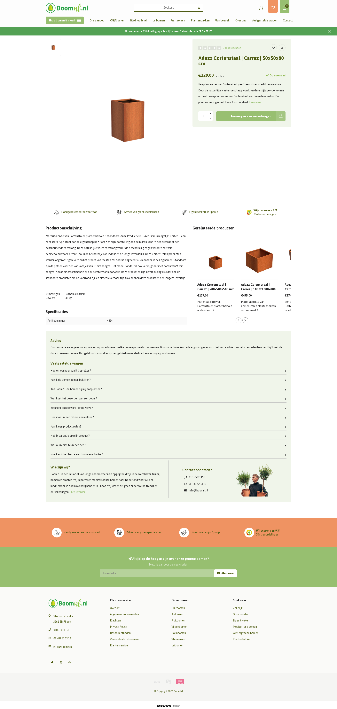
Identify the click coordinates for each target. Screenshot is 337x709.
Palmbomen (178, 633)
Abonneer (227, 573)
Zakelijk (238, 608)
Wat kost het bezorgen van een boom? (74, 398)
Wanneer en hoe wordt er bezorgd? (72, 407)
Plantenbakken (200, 20)
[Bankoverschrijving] (157, 682)
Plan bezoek (222, 20)
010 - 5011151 (197, 477)
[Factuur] (168, 682)
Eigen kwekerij (241, 620)
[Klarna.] (180, 682)
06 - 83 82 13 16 (197, 483)
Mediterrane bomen (245, 626)
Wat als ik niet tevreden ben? (68, 445)
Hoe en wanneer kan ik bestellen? (71, 370)
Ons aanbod (97, 20)
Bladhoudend (138, 20)
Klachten (115, 620)
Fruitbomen (178, 20)
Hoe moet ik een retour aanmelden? (72, 417)
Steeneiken (178, 639)
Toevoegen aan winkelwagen (251, 116)
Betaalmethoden (120, 633)
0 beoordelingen (232, 47)
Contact (288, 20)
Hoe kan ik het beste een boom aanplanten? (77, 454)
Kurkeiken (177, 614)
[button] (238, 320)
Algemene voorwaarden (124, 614)
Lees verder (78, 492)
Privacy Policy (118, 626)
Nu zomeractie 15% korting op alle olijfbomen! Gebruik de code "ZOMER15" (168, 31)
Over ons (240, 20)
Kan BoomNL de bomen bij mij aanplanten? (76, 389)
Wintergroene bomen (245, 633)
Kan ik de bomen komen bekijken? (71, 379)
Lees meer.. (256, 102)
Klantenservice (119, 645)
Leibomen (159, 20)
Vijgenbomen (179, 626)
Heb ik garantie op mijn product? (70, 435)
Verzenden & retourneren (125, 639)
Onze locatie (240, 614)
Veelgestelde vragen (264, 20)
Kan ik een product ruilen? (66, 426)
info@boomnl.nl (198, 490)
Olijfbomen (117, 20)
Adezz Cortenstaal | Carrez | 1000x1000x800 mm (258, 289)
